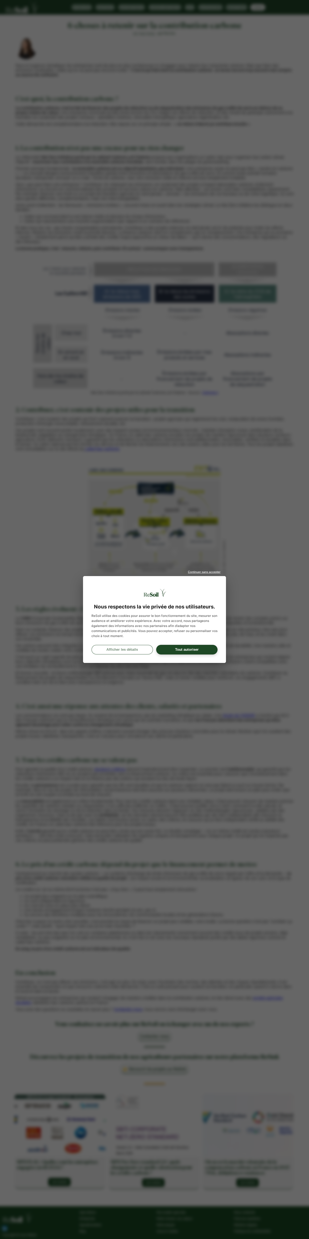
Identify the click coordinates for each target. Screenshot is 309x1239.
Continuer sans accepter (204, 572)
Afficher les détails (122, 650)
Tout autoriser (187, 650)
